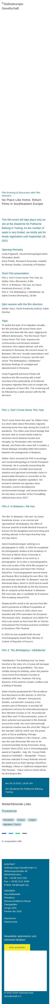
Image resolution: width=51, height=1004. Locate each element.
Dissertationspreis (14, 170)
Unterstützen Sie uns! (16, 52)
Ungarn (32, 820)
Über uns (10, 27)
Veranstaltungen (16, 108)
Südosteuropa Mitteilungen (18, 132)
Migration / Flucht (11, 824)
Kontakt (9, 48)
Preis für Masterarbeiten (17, 174)
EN (11, 184)
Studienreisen (12, 121)
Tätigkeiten (11, 36)
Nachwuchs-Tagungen (16, 90)
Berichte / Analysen (15, 139)
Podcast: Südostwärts (16, 152)
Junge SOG (11, 77)
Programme (9, 810)
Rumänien (8, 820)
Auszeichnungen (16, 158)
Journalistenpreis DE (15, 166)
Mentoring (10, 81)
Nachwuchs (12, 69)
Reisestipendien (13, 102)
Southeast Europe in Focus (18, 135)
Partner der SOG (13, 911)
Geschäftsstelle (12, 894)
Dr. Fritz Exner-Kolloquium (18, 94)
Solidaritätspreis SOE (16, 163)
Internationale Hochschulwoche (20, 85)
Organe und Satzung (15, 40)
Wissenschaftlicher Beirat (17, 901)
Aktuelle (9, 113)
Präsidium (9, 897)
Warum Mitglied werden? (17, 63)
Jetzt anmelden (17, 947)
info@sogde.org (20, 885)
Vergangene (11, 116)
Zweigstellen (10, 904)
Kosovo (21, 820)
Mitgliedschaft (15, 58)
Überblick (10, 74)
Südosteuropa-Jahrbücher (17, 143)
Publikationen (14, 127)
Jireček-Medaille (13, 179)
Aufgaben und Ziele (14, 32)
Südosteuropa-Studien (16, 147)
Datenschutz (10, 921)
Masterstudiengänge (15, 98)
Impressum (10, 918)
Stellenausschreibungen (17, 44)
